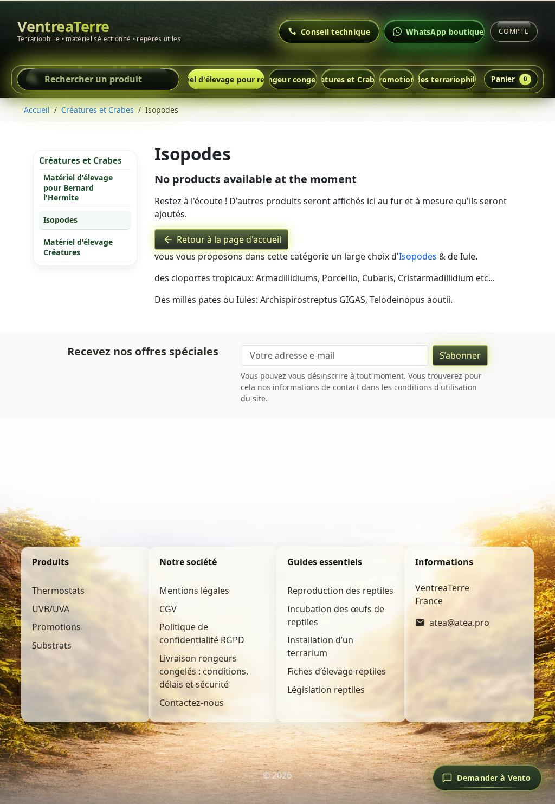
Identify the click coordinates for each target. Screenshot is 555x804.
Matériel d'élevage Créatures (78, 247)
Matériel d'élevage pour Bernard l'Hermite (78, 187)
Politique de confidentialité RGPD (201, 633)
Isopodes (60, 220)
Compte (514, 31)
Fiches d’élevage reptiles (336, 671)
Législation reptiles (326, 690)
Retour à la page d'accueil (222, 239)
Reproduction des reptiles (340, 590)
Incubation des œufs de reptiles (335, 615)
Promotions (396, 79)
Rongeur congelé (293, 79)
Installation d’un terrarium (320, 646)
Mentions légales (194, 590)
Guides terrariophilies (447, 79)
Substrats (52, 645)
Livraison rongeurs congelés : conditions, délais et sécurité (203, 671)
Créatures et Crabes (348, 79)
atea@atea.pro (459, 622)
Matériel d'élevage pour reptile (226, 79)
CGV (168, 609)
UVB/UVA (50, 609)
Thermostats (58, 590)
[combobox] (98, 79)
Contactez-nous (191, 703)
